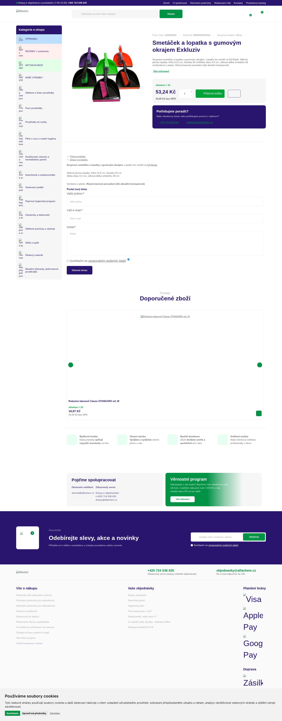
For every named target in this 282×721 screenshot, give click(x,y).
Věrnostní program (26, 638)
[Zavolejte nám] (140, 572)
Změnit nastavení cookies (29, 643)
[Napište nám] (209, 572)
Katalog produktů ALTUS (140, 627)
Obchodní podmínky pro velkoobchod (35, 605)
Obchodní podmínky (200, 3)
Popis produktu (78, 156)
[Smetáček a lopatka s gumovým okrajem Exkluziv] (105, 114)
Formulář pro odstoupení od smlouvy (35, 627)
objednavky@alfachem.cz (236, 570)
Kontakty (238, 3)
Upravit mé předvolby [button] (34, 713)
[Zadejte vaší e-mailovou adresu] (228, 537)
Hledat (171, 14)
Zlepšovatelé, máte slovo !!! (142, 616)
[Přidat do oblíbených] (234, 93)
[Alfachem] (42, 13)
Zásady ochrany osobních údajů (32, 632)
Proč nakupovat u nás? (140, 611)
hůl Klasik (152, 165)
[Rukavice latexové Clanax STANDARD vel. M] (165, 339)
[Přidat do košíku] (259, 413)
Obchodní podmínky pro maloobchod (35, 600)
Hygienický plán (136, 605)
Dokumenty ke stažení (27, 616)
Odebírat (254, 537)
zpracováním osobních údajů (107, 261)
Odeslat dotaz (79, 270)
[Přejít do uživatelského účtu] (242, 14)
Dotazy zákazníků (137, 595)
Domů (166, 3)
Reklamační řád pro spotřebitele (32, 622)
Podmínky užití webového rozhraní (34, 595)
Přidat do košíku (213, 93)
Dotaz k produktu (79, 159)
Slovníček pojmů (136, 600)
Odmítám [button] (55, 713)
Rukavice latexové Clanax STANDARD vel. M (94, 401)
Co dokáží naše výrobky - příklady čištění (149, 622)
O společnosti (180, 3)
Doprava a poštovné (26, 611)
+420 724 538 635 (161, 570)
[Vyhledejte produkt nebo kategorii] (115, 14)
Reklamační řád (222, 3)
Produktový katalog (256, 3)
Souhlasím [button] (12, 713)
